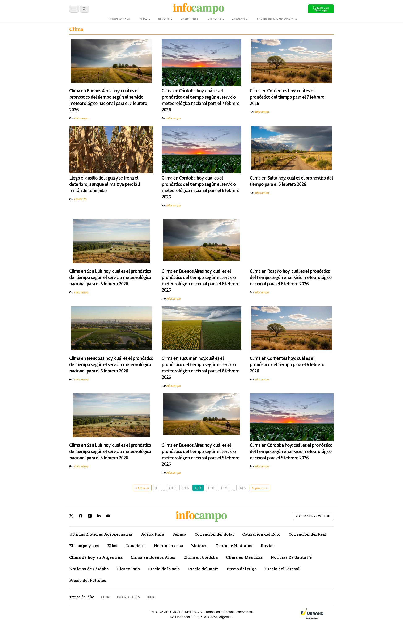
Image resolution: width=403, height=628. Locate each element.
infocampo (81, 118)
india (151, 597)
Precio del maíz (203, 568)
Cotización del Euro (261, 534)
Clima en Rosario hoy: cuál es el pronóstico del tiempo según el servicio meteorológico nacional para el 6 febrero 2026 (291, 277)
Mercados (214, 19)
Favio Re (80, 199)
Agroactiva (240, 19)
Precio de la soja (164, 568)
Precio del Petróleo (87, 580)
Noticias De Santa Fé (291, 557)
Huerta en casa (168, 545)
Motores (199, 545)
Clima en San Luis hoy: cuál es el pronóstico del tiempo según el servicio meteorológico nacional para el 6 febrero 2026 (110, 277)
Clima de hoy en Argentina (96, 557)
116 (185, 487)
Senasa (179, 534)
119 (224, 487)
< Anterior (142, 488)
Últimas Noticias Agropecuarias (101, 534)
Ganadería (165, 19)
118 (211, 487)
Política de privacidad (313, 516)
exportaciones (128, 597)
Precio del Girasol (282, 568)
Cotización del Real (307, 534)
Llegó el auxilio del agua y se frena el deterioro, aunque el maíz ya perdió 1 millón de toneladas (104, 184)
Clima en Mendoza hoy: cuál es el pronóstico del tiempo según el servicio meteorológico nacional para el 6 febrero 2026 (111, 364)
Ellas (112, 545)
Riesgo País (128, 568)
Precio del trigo (241, 568)
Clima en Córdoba (200, 557)
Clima (143, 19)
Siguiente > (260, 488)
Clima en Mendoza (244, 557)
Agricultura (189, 19)
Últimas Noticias (118, 19)
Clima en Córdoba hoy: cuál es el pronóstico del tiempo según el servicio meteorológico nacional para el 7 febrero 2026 (200, 100)
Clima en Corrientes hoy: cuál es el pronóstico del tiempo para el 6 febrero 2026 (287, 364)
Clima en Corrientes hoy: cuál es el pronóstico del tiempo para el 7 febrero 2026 (287, 97)
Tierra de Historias (234, 545)
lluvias (267, 545)
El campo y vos (84, 545)
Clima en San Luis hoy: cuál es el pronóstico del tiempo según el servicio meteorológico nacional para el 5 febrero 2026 (110, 451)
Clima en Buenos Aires (153, 557)
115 (172, 487)
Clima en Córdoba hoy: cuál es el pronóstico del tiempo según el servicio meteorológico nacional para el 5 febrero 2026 (291, 451)
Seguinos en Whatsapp (321, 8)
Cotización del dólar (214, 534)
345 (242, 487)
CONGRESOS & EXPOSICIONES (275, 19)
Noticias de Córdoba (89, 568)
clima (105, 597)
